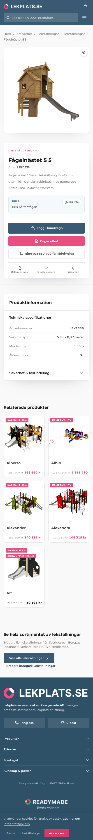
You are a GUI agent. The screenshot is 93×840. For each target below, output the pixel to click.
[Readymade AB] (46, 803)
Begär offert (49, 241)
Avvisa (11, 833)
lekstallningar (74, 34)
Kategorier (24, 34)
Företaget (11, 760)
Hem (7, 34)
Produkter (11, 738)
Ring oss (27, 723)
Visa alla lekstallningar (26, 658)
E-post (71, 723)
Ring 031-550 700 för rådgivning (49, 253)
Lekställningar (48, 34)
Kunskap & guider (17, 771)
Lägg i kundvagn (50, 228)
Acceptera (57, 833)
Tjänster (10, 749)
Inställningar (31, 833)
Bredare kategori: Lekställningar (30, 666)
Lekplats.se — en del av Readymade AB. (34, 705)
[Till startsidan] (23, 6)
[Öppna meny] (84, 18)
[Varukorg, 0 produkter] (85, 6)
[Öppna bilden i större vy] (46, 90)
